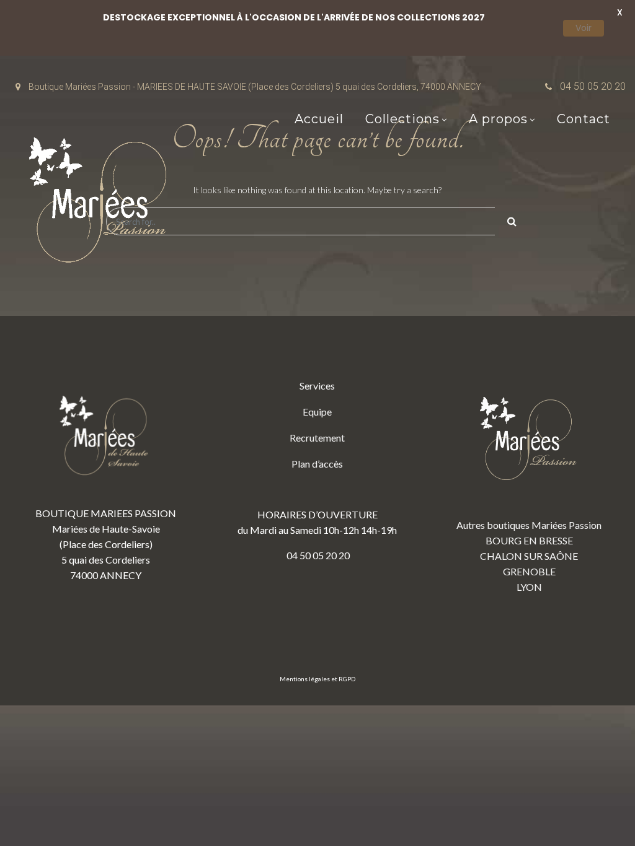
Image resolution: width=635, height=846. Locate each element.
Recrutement (317, 437)
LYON (529, 587)
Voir (583, 28)
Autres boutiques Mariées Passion (529, 525)
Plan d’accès (317, 463)
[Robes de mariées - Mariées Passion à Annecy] (102, 203)
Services (317, 385)
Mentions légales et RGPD (317, 678)
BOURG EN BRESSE (529, 540)
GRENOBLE (529, 571)
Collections (402, 118)
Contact (583, 118)
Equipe (317, 411)
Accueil (319, 118)
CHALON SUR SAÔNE (529, 556)
